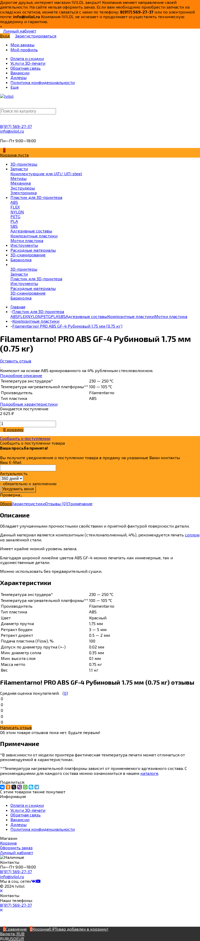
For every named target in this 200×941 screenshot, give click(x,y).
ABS (14, 316)
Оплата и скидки (27, 805)
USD (12, 938)
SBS (62, 316)
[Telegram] (36, 787)
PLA (54, 316)
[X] (13, 787)
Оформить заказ (16, 847)
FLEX (22, 316)
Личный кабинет (16, 852)
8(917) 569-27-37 (16, 126)
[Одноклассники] (8, 787)
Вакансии (19, 819)
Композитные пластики (130, 316)
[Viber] (19, 787)
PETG (46, 316)
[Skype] (31, 787)
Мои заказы (22, 44)
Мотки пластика (170, 316)
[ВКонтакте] (2, 787)
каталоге (149, 773)
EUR (20, 938)
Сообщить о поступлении (25, 438)
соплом (192, 534)
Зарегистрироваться (35, 35)
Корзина (8, 842)
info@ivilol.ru (12, 130)
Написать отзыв (16, 727)
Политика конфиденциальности (42, 829)
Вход (5, 35)
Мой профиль (24, 49)
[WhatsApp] (25, 787)
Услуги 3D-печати (27, 810)
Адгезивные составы (86, 316)
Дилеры (18, 824)
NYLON (34, 316)
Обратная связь (25, 814)
